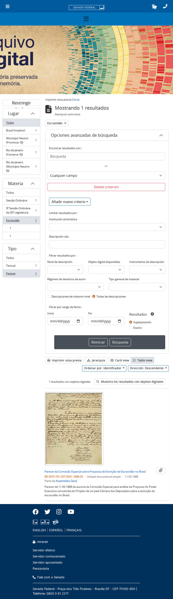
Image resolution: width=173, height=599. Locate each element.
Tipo (12, 248)
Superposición (142, 322)
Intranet (42, 542)
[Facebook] (37, 511)
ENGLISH (39, 530)
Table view (144, 360)
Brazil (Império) (21, 131)
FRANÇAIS (73, 530)
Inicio (50, 313)
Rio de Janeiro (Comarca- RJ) (21, 152)
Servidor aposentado (47, 562)
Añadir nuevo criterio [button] (68, 201)
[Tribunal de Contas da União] (54, 522)
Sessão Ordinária (21, 201)
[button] (154, 6)
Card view (121, 360)
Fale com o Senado (50, 577)
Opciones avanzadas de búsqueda (84, 135)
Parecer (21, 274)
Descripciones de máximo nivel (70, 296)
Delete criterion (106, 187)
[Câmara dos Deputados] (36, 522)
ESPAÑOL (56, 530)
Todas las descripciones (111, 296)
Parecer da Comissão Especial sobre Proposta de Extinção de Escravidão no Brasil (95, 471)
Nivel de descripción (59, 262)
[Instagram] (59, 511)
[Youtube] (69, 511)
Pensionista (41, 568)
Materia (15, 183)
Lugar (13, 113)
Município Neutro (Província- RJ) (21, 140)
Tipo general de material (124, 279)
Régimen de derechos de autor (66, 279)
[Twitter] (47, 511)
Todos (10, 122)
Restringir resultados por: (21, 103)
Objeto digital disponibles (104, 262)
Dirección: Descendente (147, 368)
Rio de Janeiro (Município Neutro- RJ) (21, 166)
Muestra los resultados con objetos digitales (132, 382)
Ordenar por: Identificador (103, 368)
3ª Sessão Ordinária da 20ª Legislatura (21, 210)
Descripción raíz (59, 236)
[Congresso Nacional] (45, 522)
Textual (21, 267)
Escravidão (21, 221)
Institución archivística (63, 219)
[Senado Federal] (86, 7)
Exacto (137, 328)
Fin (90, 313)
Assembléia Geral (66, 481)
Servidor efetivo (44, 550)
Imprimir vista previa (66, 360)
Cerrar (76, 99)
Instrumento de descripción (146, 262)
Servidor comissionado (49, 556)
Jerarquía (98, 360)
